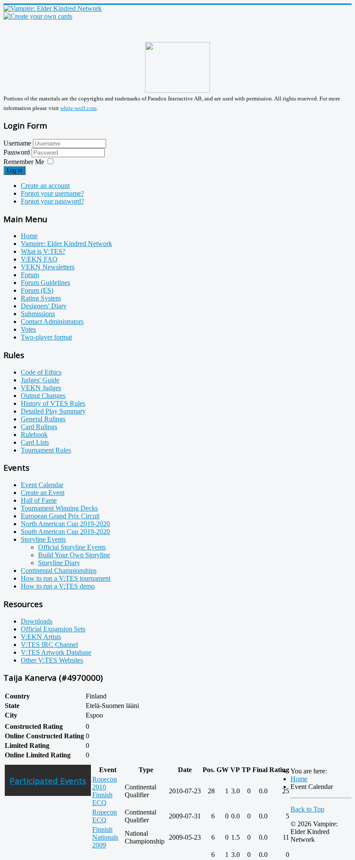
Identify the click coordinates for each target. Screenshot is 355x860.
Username (17, 143)
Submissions (38, 313)
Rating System (41, 298)
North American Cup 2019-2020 (65, 523)
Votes (28, 329)
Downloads (36, 621)
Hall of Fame (39, 500)
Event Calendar (42, 484)
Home (29, 235)
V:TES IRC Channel (49, 644)
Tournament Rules (46, 450)
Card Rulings (39, 426)
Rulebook (34, 434)
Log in (14, 170)
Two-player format (46, 337)
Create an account (45, 185)
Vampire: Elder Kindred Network (66, 243)
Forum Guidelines (45, 282)
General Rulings (43, 419)
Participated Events (48, 780)
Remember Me (23, 161)
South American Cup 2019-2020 (65, 531)
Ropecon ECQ (104, 816)
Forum (30, 274)
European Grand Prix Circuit (60, 516)
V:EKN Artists (41, 636)
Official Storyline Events (72, 547)
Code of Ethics (41, 372)
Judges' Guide (40, 380)
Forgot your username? (52, 193)
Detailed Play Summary (53, 411)
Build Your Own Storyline (74, 555)
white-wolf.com (78, 108)
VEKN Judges (41, 387)
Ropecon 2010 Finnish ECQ (104, 791)
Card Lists (35, 442)
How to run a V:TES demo (58, 586)
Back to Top (307, 809)
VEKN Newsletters (47, 267)
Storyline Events (43, 539)
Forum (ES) (37, 290)
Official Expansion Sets (53, 629)
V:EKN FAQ (39, 259)
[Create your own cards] (37, 16)
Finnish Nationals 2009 (105, 837)
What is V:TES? (43, 251)
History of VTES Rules (53, 403)
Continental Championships (59, 570)
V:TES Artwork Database (56, 652)
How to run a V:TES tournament (65, 578)
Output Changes (43, 395)
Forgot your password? (52, 201)
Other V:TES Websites (52, 660)
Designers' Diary (44, 306)
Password (17, 152)
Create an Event (43, 492)
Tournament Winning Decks (59, 508)
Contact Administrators (52, 321)
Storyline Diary (59, 562)
